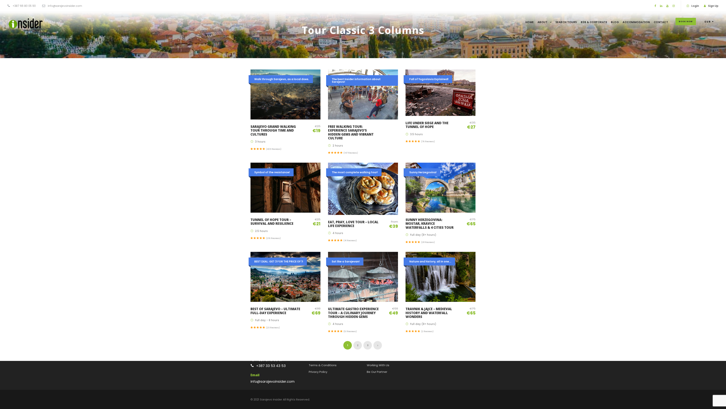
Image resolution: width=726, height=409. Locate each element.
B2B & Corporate (594, 22)
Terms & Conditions (323, 365)
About (543, 22)
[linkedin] (661, 6)
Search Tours (566, 22)
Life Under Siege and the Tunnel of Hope (427, 125)
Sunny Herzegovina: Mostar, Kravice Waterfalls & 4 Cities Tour (430, 224)
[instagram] (673, 6)
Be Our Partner (377, 372)
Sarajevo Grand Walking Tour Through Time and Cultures (273, 130)
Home (529, 22)
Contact (661, 22)
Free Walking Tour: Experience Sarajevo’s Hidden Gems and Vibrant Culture (351, 132)
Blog (615, 22)
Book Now (686, 21)
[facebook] (655, 6)
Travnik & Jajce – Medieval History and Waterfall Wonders (429, 313)
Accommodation (636, 22)
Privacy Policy (318, 372)
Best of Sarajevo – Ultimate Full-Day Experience (275, 311)
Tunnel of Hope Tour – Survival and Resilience (272, 222)
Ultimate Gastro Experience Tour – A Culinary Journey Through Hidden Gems (353, 313)
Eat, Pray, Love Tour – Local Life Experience (353, 224)
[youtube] (667, 6)
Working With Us (378, 365)
